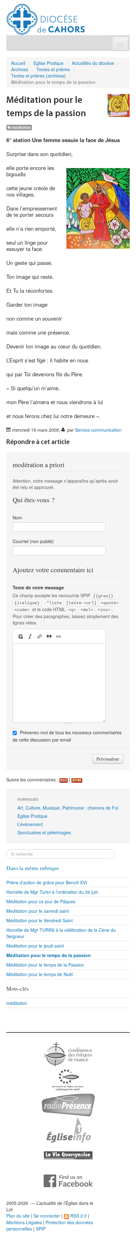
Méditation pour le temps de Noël (39, 974)
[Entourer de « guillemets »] (58, 636)
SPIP (41, 1228)
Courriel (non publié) (33, 541)
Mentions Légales (24, 1222)
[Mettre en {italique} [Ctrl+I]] (30, 636)
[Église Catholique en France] (68, 1053)
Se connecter (47, 1216)
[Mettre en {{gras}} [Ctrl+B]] (20, 636)
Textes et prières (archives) (38, 75)
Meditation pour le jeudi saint (35, 946)
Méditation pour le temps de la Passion (45, 965)
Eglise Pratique (49, 63)
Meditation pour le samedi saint (37, 911)
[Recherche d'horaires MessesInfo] (68, 1129)
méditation (21, 127)
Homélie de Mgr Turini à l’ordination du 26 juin (52, 892)
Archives (19, 69)
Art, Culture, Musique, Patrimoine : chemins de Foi (67, 808)
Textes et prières (53, 69)
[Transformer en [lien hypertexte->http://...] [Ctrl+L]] (39, 636)
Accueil (18, 63)
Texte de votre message (38, 587)
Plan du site (18, 1216)
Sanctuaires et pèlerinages (44, 832)
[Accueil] (45, 17)
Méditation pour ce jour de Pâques (40, 901)
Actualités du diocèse (93, 63)
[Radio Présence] (68, 1104)
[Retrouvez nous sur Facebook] (68, 1180)
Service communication (98, 430)
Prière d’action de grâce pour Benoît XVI (46, 882)
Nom (17, 517)
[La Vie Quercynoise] (68, 1155)
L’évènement (30, 824)
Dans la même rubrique (32, 868)
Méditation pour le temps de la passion (48, 955)
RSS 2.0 (78, 1216)
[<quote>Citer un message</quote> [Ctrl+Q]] (49, 636)
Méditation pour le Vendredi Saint (39, 920)
